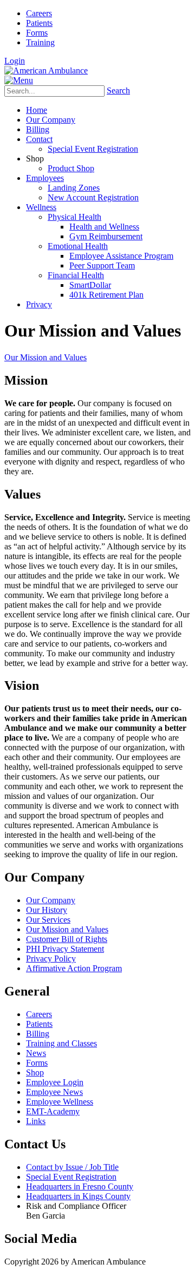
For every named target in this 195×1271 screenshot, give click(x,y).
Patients (39, 23)
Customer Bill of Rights (66, 939)
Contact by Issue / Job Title (72, 1167)
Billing (37, 1033)
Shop (35, 1072)
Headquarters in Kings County (78, 1196)
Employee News (54, 1092)
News (36, 1053)
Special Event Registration (71, 1176)
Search (118, 90)
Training (40, 42)
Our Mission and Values (67, 929)
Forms (37, 32)
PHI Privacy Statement (65, 948)
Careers (39, 13)
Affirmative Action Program (74, 968)
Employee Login (54, 1082)
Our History (46, 909)
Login (14, 60)
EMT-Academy (53, 1111)
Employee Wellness (59, 1101)
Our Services (48, 919)
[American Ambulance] (46, 70)
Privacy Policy (51, 958)
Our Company (50, 900)
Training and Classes (61, 1043)
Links (36, 1121)
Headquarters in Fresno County (79, 1186)
